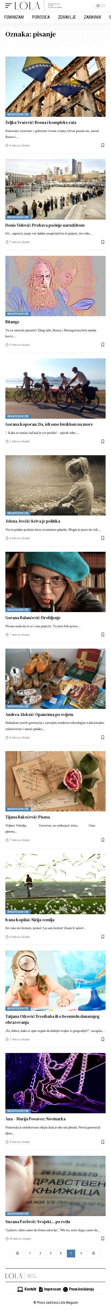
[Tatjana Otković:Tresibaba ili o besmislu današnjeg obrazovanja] (55, 980)
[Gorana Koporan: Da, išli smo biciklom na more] (55, 388)
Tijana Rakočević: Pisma (27, 817)
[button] (10, 5)
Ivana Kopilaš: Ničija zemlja (29, 920)
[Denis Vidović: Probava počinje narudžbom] (55, 189)
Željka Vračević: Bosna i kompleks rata (40, 122)
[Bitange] (55, 286)
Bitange (12, 322)
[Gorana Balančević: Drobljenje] (55, 582)
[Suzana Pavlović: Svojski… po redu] (55, 1186)
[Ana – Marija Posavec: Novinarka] (55, 1083)
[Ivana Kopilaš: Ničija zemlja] (55, 884)
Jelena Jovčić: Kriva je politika (32, 521)
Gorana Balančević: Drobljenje (33, 617)
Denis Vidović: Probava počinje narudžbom (45, 225)
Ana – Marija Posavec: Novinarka (35, 1119)
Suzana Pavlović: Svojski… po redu (37, 1221)
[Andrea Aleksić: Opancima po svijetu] (55, 679)
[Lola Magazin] (39, 5)
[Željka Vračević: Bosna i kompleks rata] (55, 87)
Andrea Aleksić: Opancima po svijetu (39, 714)
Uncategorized (18, 114)
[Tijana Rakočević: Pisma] (55, 781)
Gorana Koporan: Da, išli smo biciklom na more (49, 424)
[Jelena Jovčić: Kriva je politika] (55, 485)
